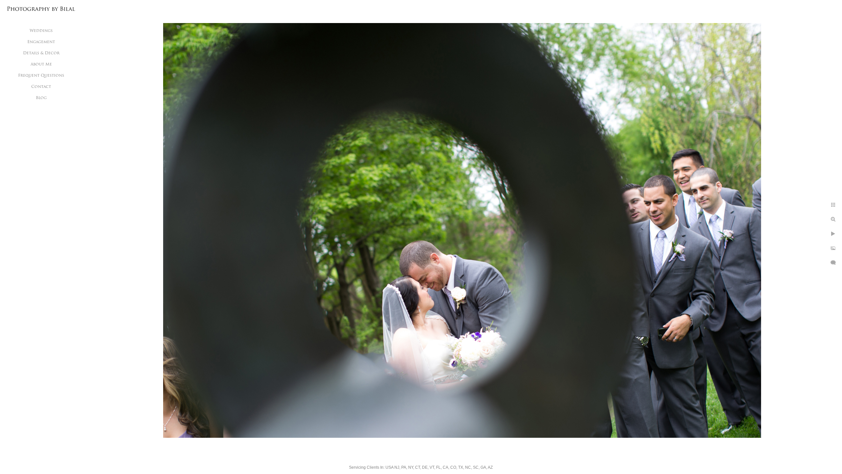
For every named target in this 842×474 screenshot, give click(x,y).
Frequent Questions (41, 76)
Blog (41, 98)
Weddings (41, 31)
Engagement (41, 42)
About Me (41, 64)
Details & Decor (41, 53)
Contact (41, 87)
